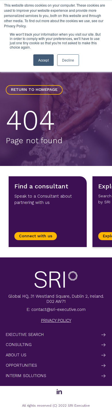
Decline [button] (68, 60)
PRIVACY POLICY (56, 320)
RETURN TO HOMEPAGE (34, 89)
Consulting (19, 344)
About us (16, 355)
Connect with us (35, 236)
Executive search (25, 334)
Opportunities (21, 365)
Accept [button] (43, 60)
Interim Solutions (26, 375)
